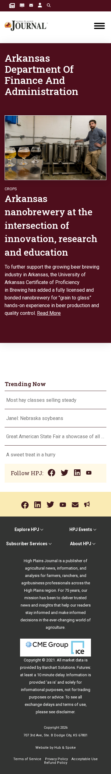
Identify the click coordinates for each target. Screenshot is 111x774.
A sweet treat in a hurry (31, 455)
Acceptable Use (85, 759)
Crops (11, 189)
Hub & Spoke (65, 748)
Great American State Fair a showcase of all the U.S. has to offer (55, 436)
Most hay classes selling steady (41, 400)
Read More (49, 313)
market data (73, 660)
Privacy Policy (56, 759)
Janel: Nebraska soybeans (34, 418)
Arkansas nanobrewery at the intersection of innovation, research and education (51, 225)
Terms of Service (27, 759)
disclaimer (65, 712)
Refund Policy (55, 763)
